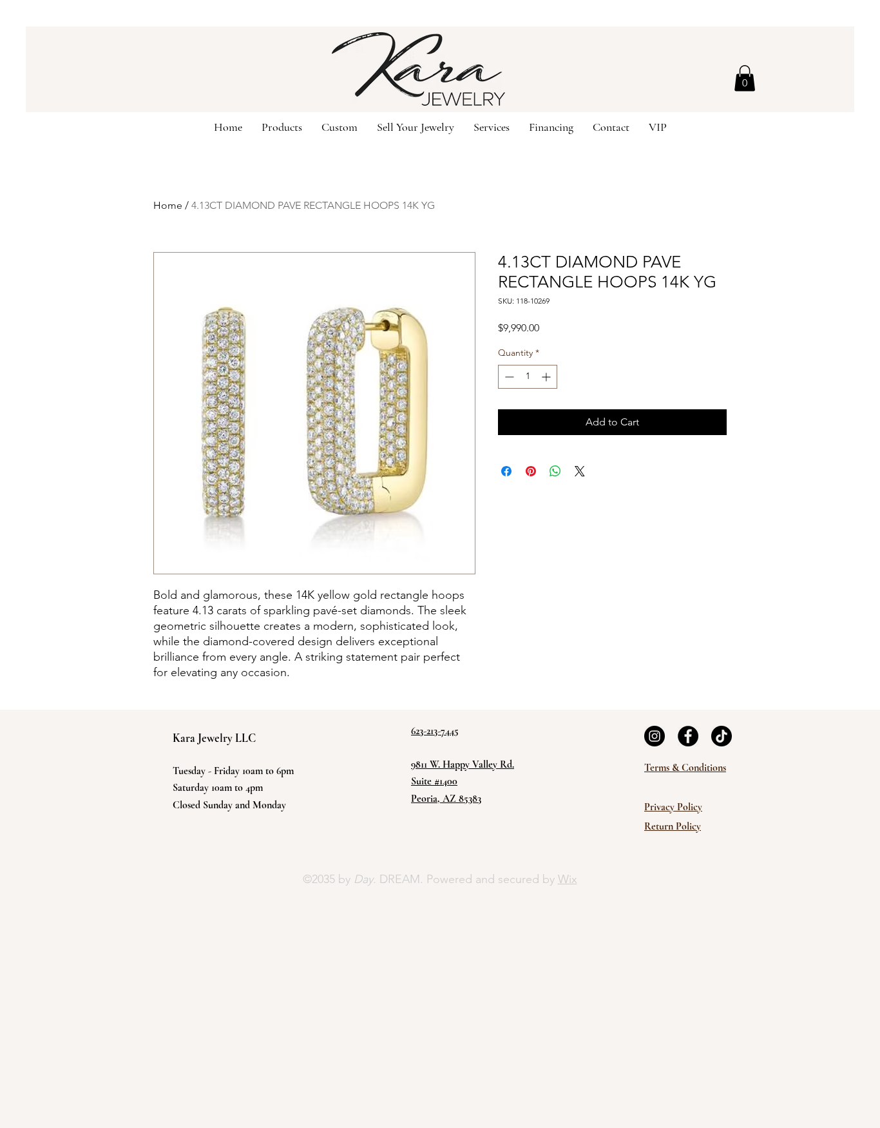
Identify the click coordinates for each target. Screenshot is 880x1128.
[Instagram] (654, 736)
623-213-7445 (435, 730)
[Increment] (547, 376)
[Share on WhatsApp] (555, 471)
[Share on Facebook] (506, 471)
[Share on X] (580, 471)
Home (167, 205)
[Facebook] (688, 736)
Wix (567, 879)
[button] (745, 78)
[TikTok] (721, 736)
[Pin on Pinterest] (531, 471)
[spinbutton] (527, 376)
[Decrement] (508, 376)
